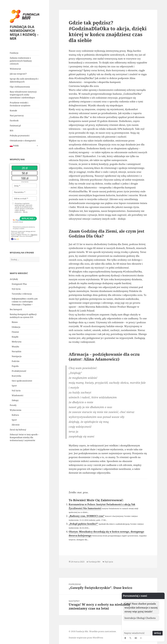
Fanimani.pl (15, 125)
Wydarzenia (15, 410)
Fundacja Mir (94, 561)
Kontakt (13, 110)
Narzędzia (16, 351)
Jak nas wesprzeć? (18, 73)
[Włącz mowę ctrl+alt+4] (136, 638)
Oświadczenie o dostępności (23, 140)
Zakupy (15, 400)
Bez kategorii (16, 309)
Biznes (15, 322)
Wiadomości (17, 395)
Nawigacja (17, 356)
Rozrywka (16, 376)
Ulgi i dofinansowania (20, 86)
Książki (15, 336)
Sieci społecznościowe (22, 380)
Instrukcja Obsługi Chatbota (140, 618)
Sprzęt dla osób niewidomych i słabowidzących (24, 80)
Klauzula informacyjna (26, 236)
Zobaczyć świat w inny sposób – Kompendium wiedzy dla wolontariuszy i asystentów (24, 437)
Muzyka (15, 346)
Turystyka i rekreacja (22, 293)
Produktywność (19, 371)
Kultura (15, 415)
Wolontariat (15, 68)
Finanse (15, 332)
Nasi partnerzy (17, 115)
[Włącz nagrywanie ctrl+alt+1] (125, 638)
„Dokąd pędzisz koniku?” (83, 523)
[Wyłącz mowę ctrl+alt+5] (141, 638)
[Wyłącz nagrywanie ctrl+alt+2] (130, 638)
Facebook (14, 120)
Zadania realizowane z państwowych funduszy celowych (21, 61)
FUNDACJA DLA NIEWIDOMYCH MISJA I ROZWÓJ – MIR (24, 32)
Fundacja (14, 53)
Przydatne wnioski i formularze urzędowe (20, 104)
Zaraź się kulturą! (18, 429)
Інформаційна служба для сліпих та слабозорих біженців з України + (25, 301)
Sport (14, 385)
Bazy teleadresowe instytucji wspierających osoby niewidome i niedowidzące (23, 94)
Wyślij (157, 633)
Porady (13, 405)
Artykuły (14, 279)
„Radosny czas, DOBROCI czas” (86, 516)
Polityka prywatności (19, 135)
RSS (11, 130)
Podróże (15, 361)
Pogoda (15, 366)
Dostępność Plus (19, 284)
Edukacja (16, 327)
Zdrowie (16, 424)
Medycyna (16, 341)
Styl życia (16, 289)
